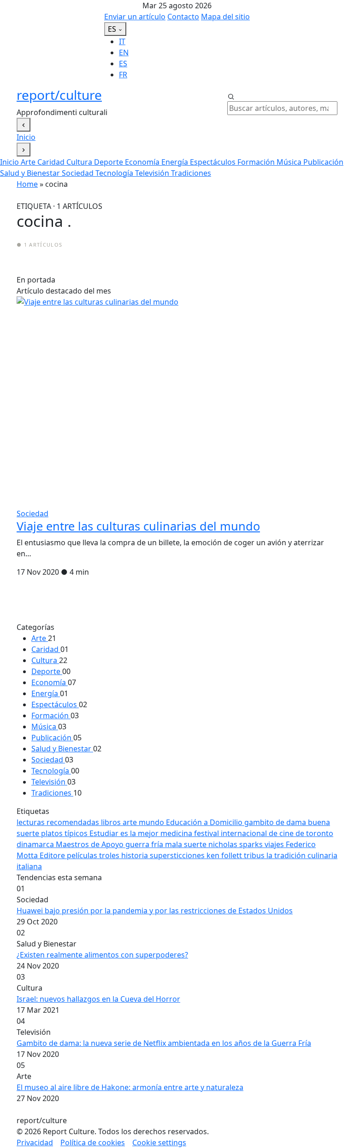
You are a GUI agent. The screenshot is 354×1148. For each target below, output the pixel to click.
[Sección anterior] (23, 125)
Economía (143, 162)
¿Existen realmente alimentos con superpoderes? (102, 955)
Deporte (109, 162)
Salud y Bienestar (31, 173)
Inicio (26, 137)
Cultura (80, 162)
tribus (255, 855)
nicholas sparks (236, 844)
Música (290, 162)
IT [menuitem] (122, 41)
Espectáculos (213, 162)
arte (131, 822)
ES (113, 29)
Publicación (323, 162)
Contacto (183, 17)
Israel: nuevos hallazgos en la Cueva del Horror (98, 999)
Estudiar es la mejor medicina (141, 833)
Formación (257, 162)
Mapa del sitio (225, 17)
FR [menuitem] (123, 74)
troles (110, 855)
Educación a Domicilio (205, 822)
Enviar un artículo (134, 17)
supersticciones (178, 855)
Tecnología (115, 173)
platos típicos (65, 833)
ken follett (225, 855)
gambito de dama (276, 822)
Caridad (51, 162)
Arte (29, 162)
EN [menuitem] (124, 52)
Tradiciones (191, 173)
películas (83, 855)
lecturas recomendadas (59, 822)
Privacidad (35, 1142)
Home (27, 184)
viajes (275, 844)
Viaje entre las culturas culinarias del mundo (138, 526)
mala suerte (186, 844)
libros (112, 822)
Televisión (153, 173)
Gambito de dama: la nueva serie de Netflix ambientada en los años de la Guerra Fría (164, 1043)
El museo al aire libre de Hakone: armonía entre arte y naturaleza (130, 1087)
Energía (175, 162)
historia (135, 855)
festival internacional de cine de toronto (263, 833)
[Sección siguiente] (23, 149)
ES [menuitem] (123, 63)
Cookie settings (159, 1142)
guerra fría (145, 844)
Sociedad (78, 173)
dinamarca (36, 844)
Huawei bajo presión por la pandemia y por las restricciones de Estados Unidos (155, 911)
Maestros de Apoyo (90, 844)
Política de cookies (92, 1142)
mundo (152, 822)
